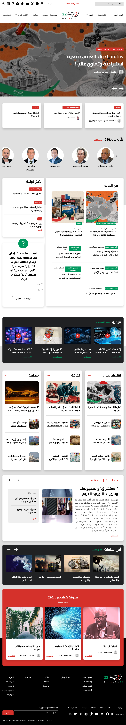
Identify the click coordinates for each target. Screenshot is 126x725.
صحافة (28, 677)
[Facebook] (37, 4)
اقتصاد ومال (101, 15)
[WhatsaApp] (3, 4)
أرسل (8, 713)
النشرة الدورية (8, 690)
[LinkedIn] (8, 4)
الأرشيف (10, 694)
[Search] (120, 4)
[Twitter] (32, 4)
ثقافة (90, 15)
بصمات (46, 681)
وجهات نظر (87, 681)
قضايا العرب (118, 15)
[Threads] (13, 4)
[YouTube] (27, 4)
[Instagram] (42, 4)
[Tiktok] (22, 4)
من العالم (10, 681)
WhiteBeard (42, 720)
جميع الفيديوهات (103, 322)
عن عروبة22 (119, 707)
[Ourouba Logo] (71, 16)
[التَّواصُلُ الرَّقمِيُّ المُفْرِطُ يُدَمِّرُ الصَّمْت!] (63, 639)
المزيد (40, 230)
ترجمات (11, 686)
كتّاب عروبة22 (105, 707)
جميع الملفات (97, 549)
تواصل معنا (6, 15)
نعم (38, 284)
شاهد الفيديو (116, 357)
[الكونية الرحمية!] (101, 639)
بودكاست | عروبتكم (49, 15)
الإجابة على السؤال (23, 298)
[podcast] (57, 506)
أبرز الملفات (87, 690)
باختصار (35, 15)
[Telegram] (17, 4)
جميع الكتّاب (97, 140)
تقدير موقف (87, 686)
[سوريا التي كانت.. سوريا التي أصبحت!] (24, 639)
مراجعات (46, 686)
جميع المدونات (63, 602)
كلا (39, 290)
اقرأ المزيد (88, 656)
